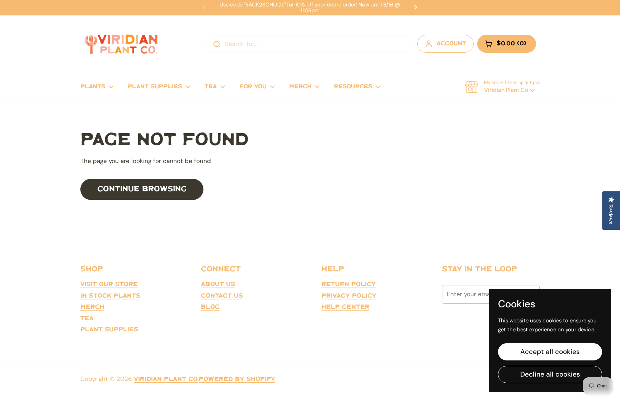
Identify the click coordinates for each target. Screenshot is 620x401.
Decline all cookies (550, 374)
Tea (87, 318)
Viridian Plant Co (166, 379)
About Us (218, 284)
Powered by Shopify (237, 379)
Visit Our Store (109, 284)
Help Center (345, 307)
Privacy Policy (348, 296)
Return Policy (348, 284)
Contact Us (222, 296)
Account (451, 43)
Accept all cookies (550, 351)
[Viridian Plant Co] (121, 44)
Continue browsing (142, 189)
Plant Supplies (109, 329)
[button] (502, 87)
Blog (210, 307)
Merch (92, 307)
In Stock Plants (110, 296)
